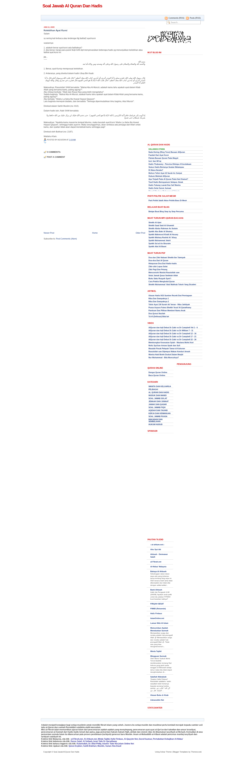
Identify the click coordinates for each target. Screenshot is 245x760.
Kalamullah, (82, 743)
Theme (169, 752)
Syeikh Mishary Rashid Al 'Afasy (162, 237)
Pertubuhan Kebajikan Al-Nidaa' (168, 739)
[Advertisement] (175, 112)
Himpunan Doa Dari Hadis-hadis (162, 263)
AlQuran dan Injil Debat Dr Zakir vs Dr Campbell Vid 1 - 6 (173, 327)
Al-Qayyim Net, (131, 739)
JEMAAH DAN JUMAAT (158, 401)
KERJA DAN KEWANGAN (159, 413)
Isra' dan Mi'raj (154, 161)
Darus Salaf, (76, 741)
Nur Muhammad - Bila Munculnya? (163, 357)
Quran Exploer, (76, 746)
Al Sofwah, (88, 741)
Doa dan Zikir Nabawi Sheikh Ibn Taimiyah (166, 257)
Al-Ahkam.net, (90, 739)
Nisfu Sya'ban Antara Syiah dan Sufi (164, 345)
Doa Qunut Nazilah (156, 313)
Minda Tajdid (156, 651)
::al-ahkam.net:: (157, 545)
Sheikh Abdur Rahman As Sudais (163, 228)
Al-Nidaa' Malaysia (158, 567)
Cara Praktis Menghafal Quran (161, 281)
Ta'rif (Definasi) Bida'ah (158, 316)
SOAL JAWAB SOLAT (157, 398)
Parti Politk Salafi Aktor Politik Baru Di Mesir (167, 200)
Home (95, 233)
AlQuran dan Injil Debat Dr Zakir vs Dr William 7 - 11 (170, 330)
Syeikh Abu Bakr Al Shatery (160, 231)
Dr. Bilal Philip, (95, 743)
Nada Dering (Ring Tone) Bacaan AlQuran (166, 152)
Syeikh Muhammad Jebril (159, 240)
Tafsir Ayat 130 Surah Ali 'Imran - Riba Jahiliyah (169, 304)
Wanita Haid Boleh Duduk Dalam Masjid (165, 354)
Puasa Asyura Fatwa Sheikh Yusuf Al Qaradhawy (169, 307)
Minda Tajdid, (104, 739)
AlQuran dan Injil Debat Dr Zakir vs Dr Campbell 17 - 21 (172, 336)
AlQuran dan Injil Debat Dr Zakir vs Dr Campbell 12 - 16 (172, 333)
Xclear (162, 752)
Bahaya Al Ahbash (158, 571)
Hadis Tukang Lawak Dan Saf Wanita (164, 185)
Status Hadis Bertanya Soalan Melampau (166, 167)
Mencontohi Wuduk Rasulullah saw (164, 272)
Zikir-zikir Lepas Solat (158, 266)
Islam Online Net (126, 743)
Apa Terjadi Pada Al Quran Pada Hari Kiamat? (168, 179)
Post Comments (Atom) (66, 239)
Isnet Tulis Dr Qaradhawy (105, 741)
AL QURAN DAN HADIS (158, 392)
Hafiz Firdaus (156, 613)
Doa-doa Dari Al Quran (158, 260)
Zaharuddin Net (157, 700)
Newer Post (49, 233)
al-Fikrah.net (155, 562)
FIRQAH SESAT (157, 604)
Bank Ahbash (156, 590)
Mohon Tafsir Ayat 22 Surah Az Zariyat (165, 173)
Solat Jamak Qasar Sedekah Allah (163, 275)
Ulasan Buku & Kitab (159, 695)
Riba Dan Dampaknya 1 (158, 298)
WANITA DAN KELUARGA (159, 386)
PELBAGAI (153, 389)
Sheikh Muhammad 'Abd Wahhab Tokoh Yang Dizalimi (172, 284)
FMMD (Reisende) (158, 609)
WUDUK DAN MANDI (157, 395)
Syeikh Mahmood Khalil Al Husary (163, 234)
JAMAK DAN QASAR (157, 404)
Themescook (196, 752)
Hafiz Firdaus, (117, 739)
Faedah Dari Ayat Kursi (158, 155)
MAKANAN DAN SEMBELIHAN (155, 420)
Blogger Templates (180, 752)
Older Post (140, 233)
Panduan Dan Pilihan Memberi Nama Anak (166, 310)
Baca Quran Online (156, 375)
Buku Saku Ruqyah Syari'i (159, 278)
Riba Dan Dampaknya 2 (158, 301)
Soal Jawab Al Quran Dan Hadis (72, 5)
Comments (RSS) (176, 18)
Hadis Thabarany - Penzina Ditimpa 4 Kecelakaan (169, 164)
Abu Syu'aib (155, 549)
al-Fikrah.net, (77, 739)
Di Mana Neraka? (155, 170)
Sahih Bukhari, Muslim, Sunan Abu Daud (102, 746)
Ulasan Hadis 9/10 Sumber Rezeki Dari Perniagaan (170, 295)
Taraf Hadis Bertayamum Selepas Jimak (165, 182)
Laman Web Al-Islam (159, 623)
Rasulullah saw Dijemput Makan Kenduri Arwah (169, 351)
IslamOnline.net (157, 618)
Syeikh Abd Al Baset (157, 246)
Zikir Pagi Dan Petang (157, 269)
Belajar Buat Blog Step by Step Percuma (166, 211)
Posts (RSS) (195, 18)
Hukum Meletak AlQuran (159, 176)
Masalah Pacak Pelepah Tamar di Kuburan (166, 348)
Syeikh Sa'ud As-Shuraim (159, 243)
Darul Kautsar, (145, 739)
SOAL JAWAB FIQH (157, 407)
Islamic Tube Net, (110, 743)
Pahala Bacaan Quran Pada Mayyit (163, 158)
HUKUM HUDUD (155, 424)
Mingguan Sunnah (158, 656)
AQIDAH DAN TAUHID (158, 410)
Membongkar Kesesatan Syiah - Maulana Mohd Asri (171, 342)
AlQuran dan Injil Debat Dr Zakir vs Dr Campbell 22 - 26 (172, 339)
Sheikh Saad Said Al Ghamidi (161, 225)
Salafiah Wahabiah (158, 677)
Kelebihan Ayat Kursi (55, 30)
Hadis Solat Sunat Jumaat (159, 188)
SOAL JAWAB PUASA (157, 416)
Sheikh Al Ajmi (154, 222)
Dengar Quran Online (157, 372)
